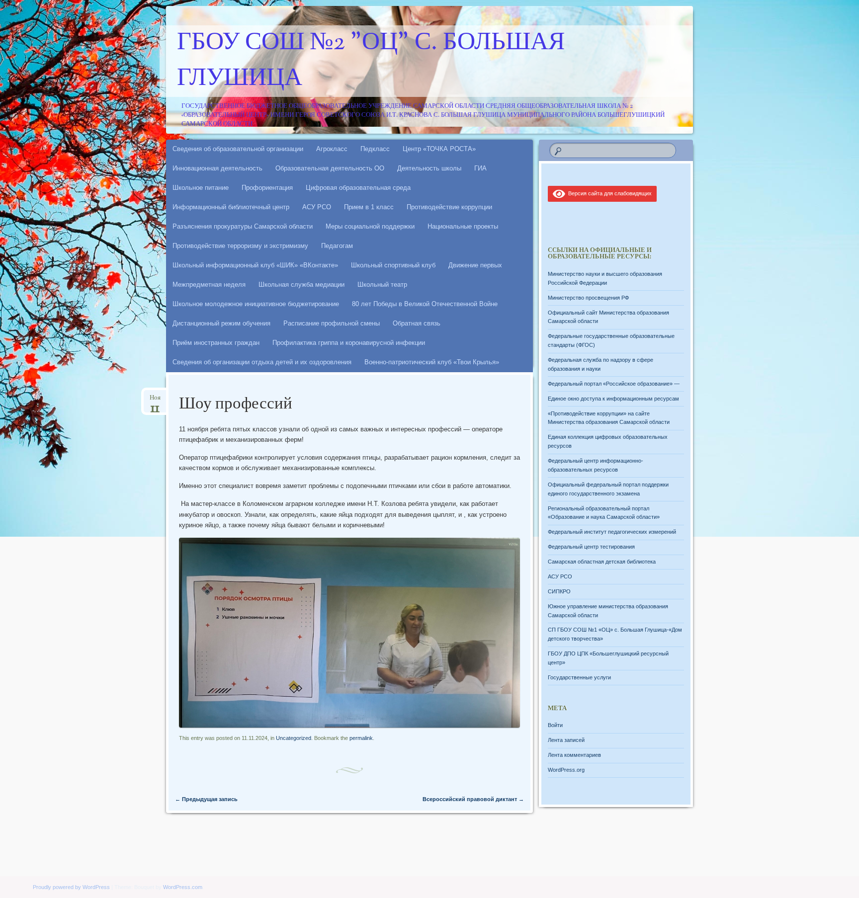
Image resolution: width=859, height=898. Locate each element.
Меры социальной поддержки (370, 226)
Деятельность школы (429, 168)
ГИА (480, 168)
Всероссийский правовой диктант (473, 799)
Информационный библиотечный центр (230, 207)
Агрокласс (331, 149)
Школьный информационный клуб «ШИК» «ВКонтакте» (255, 265)
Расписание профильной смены (331, 323)
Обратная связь (416, 323)
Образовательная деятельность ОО (329, 168)
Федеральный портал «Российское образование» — (614, 384)
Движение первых (475, 265)
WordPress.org (566, 770)
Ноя (155, 401)
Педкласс (375, 149)
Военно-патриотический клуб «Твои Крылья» (431, 362)
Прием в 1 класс (369, 207)
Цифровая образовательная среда (358, 187)
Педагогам (337, 245)
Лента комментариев (574, 755)
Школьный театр (382, 284)
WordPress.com (182, 887)
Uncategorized (293, 738)
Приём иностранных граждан (215, 342)
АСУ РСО (316, 207)
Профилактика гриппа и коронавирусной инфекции (348, 342)
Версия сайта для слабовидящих (608, 193)
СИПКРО (559, 591)
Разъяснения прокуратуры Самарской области (242, 226)
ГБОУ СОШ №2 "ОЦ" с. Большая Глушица (371, 61)
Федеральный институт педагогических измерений (612, 532)
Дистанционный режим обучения (221, 323)
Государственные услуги (579, 677)
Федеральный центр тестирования (591, 547)
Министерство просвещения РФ (588, 298)
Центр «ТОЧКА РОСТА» (439, 149)
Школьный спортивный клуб (393, 265)
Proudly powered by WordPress (71, 887)
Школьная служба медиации (301, 284)
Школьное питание (200, 187)
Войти (555, 725)
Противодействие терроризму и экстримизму (240, 245)
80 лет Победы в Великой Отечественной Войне (425, 304)
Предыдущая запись (206, 799)
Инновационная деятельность (217, 168)
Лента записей (566, 740)
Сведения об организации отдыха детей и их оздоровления (261, 362)
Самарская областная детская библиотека (602, 562)
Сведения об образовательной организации (237, 149)
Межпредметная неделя (209, 284)
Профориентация (267, 187)
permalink (361, 738)
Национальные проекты (463, 226)
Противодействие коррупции (449, 207)
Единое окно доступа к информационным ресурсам (613, 399)
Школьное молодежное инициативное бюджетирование (255, 304)
